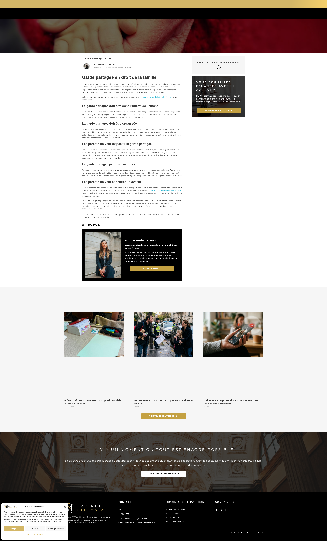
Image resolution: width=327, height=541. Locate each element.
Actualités (223, 14)
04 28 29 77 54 (231, 3)
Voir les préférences (56, 528)
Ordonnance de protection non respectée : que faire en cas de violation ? (230, 402)
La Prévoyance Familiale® (175, 509)
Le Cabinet (203, 14)
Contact (242, 14)
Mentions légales (237, 533)
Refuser (35, 528)
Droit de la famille (172, 513)
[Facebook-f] (216, 510)
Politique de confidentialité (35, 534)
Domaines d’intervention (174, 14)
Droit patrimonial (172, 517)
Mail (120, 509)
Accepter (13, 528)
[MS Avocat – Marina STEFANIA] (85, 508)
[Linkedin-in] (221, 510)
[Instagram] (225, 510)
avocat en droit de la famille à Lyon (156, 97)
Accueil (147, 14)
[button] (64, 507)
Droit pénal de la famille (174, 521)
